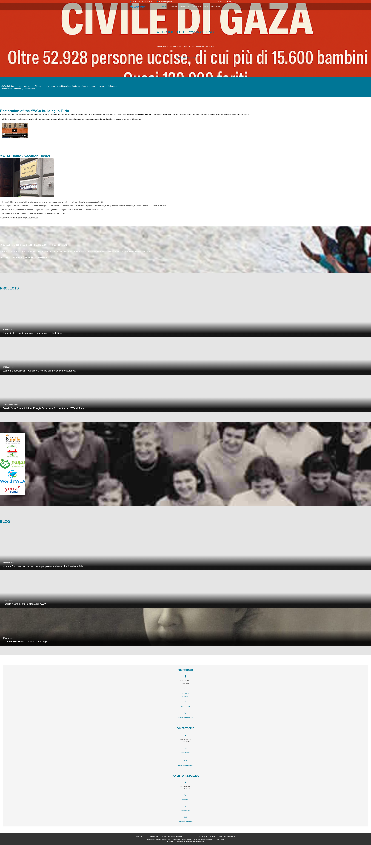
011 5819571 (176, 839)
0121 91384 (185, 800)
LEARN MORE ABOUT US (185, 58)
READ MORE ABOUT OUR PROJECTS (37, 257)
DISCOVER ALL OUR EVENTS (11, 257)
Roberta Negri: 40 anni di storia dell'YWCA (24, 603)
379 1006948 (185, 810)
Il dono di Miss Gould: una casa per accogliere (26, 641)
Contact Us (215, 7)
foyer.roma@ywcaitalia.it (166, 2)
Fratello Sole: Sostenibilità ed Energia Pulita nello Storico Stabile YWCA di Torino (44, 408)
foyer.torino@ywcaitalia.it (185, 765)
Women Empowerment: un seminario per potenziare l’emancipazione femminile (43, 566)
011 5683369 (185, 752)
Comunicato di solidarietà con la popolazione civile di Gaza (32, 333)
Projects (197, 7)
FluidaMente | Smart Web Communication (190, 841)
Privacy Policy (219, 839)
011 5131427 (166, 839)
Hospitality (185, 7)
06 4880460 (185, 694)
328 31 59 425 (185, 707)
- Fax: (182, 839)
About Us (173, 7)
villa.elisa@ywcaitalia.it (185, 821)
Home (164, 7)
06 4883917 (185, 696)
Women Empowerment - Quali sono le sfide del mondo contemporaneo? (39, 370)
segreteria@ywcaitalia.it (205, 839)
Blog (206, 7)
